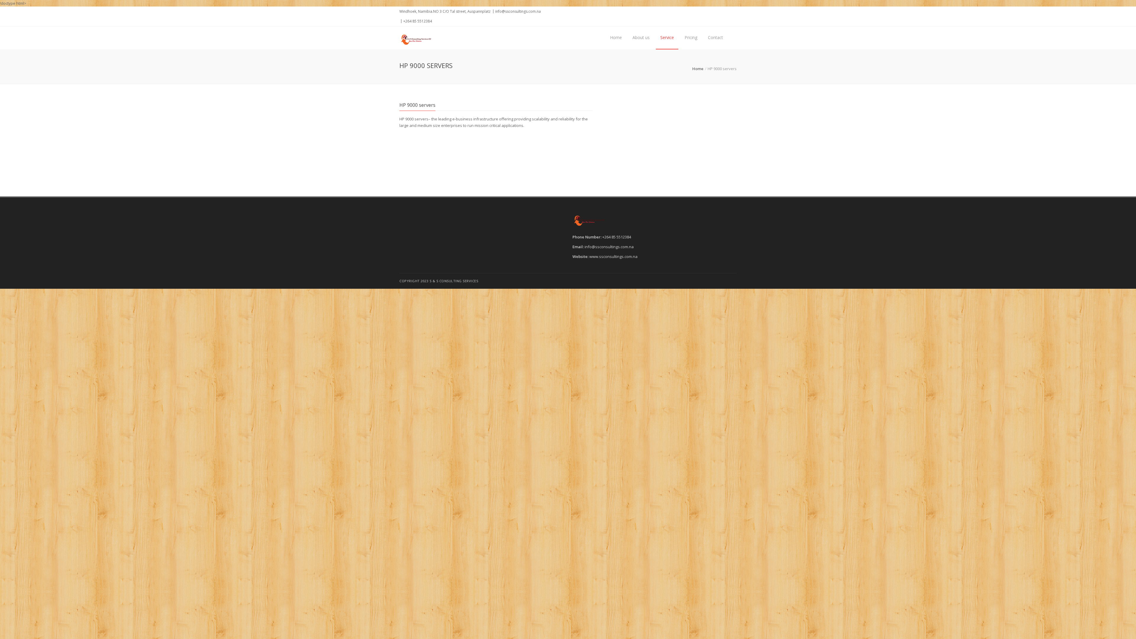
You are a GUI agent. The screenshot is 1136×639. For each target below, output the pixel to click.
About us (641, 37)
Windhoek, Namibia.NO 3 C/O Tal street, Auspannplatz (444, 11)
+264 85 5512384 (417, 21)
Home (616, 37)
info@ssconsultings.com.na (518, 11)
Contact (715, 37)
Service (667, 37)
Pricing (691, 37)
